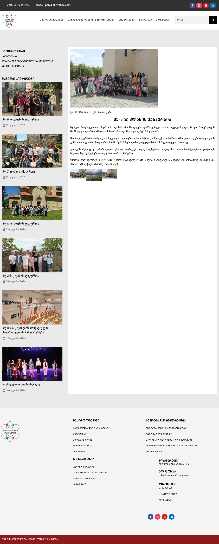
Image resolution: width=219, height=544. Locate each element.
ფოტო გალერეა (82, 446)
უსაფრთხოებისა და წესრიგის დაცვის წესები (172, 446)
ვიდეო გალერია (82, 440)
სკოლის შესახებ (51, 20)
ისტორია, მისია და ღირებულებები (166, 428)
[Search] (213, 20)
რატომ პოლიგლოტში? (159, 434)
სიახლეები (127, 20)
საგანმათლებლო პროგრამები (90, 428)
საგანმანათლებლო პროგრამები (91, 20)
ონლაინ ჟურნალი (83, 467)
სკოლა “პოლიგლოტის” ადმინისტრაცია (169, 440)
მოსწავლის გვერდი (84, 479)
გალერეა (145, 20)
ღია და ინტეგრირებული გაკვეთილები (28, 61)
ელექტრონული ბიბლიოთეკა (90, 473)
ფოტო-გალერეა (13, 66)
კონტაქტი (163, 20)
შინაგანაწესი (154, 452)
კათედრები (79, 484)
